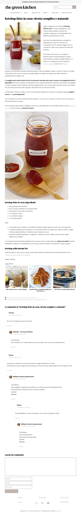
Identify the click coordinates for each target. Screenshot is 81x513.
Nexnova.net (58, 511)
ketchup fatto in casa (28, 299)
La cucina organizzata (14, 12)
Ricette (26, 12)
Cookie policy (64, 501)
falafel (65, 64)
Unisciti (25, 2)
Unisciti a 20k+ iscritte (66, 12)
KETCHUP (19, 299)
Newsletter (42, 497)
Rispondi (9, 325)
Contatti (20, 497)
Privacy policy (64, 497)
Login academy (55, 12)
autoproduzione (11, 299)
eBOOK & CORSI (36, 12)
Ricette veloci (33, 297)
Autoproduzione (11, 297)
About (20, 502)
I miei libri (45, 12)
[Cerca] (74, 7)
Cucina (18, 297)
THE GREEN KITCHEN (41, 299)
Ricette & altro (25, 297)
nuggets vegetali (48, 64)
